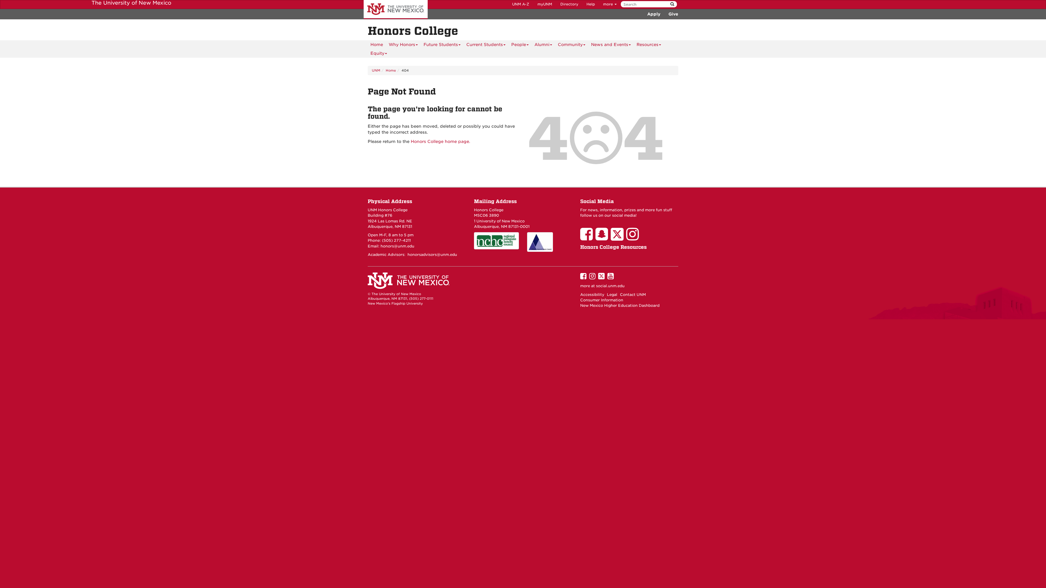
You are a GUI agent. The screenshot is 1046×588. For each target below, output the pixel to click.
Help (590, 4)
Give (673, 14)
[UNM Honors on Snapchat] (603, 238)
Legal (612, 294)
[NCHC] (496, 240)
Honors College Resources (613, 247)
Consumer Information (601, 300)
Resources (647, 44)
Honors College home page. (440, 141)
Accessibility (592, 294)
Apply (653, 14)
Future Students (441, 44)
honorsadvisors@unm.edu (432, 254)
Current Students (484, 44)
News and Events (609, 44)
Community (570, 44)
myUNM (544, 4)
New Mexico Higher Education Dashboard (619, 305)
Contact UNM (633, 294)
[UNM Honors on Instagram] (633, 238)
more (608, 4)
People (518, 44)
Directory (569, 4)
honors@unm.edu (397, 246)
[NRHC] (549, 242)
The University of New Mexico (396, 9)
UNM (376, 70)
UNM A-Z (520, 4)
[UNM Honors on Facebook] (587, 238)
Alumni (541, 44)
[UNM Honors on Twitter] (618, 238)
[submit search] (672, 4)
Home (376, 44)
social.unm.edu (610, 286)
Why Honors (402, 44)
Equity (377, 53)
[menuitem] (377, 44)
